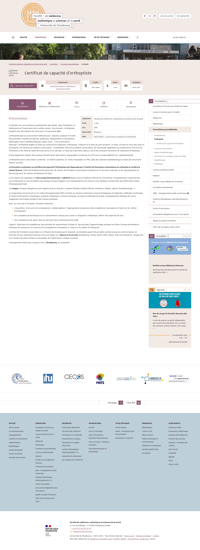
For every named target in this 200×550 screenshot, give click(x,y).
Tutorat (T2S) (147, 431)
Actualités (172, 453)
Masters (39, 456)
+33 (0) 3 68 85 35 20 (81, 528)
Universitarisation (15, 450)
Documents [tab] (131, 106)
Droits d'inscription (43, 484)
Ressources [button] (122, 37)
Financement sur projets (71, 439)
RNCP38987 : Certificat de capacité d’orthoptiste (115, 136)
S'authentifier (184, 16)
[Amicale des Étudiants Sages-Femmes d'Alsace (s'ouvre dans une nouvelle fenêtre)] (159, 378)
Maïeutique (40, 445)
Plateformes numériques (151, 446)
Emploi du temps (175, 427)
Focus (171, 460)
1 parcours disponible (23, 85)
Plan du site (129, 536)
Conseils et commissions (18, 439)
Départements (14, 443)
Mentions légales (143, 536)
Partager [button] (112, 402)
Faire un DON (168, 16)
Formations (54, 64)
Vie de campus (120, 427)
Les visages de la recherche (72, 460)
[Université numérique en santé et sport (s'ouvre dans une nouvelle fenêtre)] (133, 378)
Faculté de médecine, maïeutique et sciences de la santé (28, 64)
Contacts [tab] (103, 106)
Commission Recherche (71, 427)
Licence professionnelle (44, 452)
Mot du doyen (14, 427)
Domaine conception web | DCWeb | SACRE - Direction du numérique (119, 539)
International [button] (79, 37)
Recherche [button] (59, 37)
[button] (137, 37)
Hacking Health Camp (150, 449)
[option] (100, 51)
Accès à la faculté (15, 454)
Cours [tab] (76, 106)
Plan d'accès (173, 449)
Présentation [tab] (22, 106)
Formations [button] (40, 37)
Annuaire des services (17, 457)
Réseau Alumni (147, 435)
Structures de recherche (71, 431)
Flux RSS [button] (131, 402)
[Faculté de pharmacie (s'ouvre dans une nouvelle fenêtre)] (107, 378)
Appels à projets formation (46, 495)
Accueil (91, 427)
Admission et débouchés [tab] (49, 106)
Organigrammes (15, 435)
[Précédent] (185, 236)
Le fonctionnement (16, 431)
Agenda (171, 457)
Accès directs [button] (179, 37)
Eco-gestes (146, 453)
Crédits (156, 536)
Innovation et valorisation (71, 456)
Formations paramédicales (70, 64)
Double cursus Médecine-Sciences (168, 265)
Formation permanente (44, 467)
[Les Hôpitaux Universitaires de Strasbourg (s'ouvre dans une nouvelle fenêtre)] (185, 378)
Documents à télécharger (178, 431)
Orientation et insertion (124, 438)
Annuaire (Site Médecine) (178, 435)
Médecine (39, 441)
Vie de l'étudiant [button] (102, 37)
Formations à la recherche (72, 435)
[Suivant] (189, 236)
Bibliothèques (14, 446)
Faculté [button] (23, 37)
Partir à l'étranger (95, 431)
